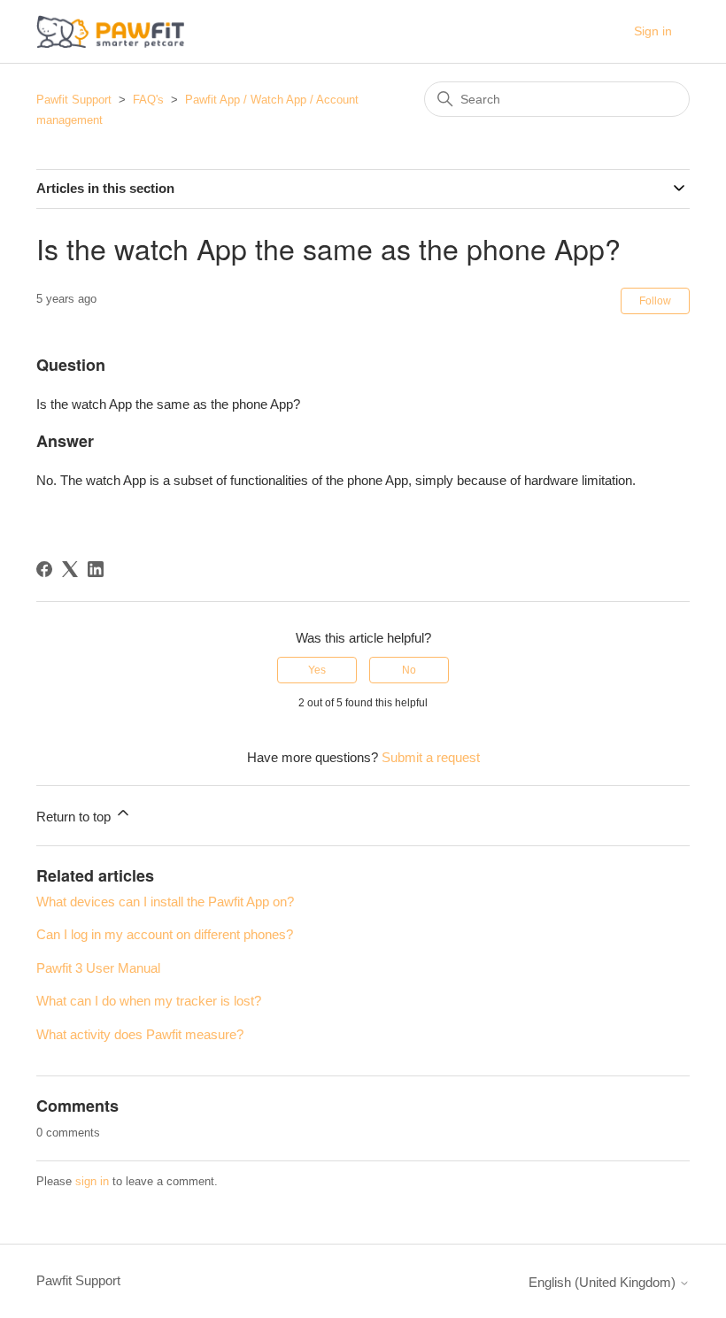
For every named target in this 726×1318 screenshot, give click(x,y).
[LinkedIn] (96, 569)
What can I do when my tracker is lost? (148, 1000)
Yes (317, 670)
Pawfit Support (74, 99)
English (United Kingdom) (604, 1282)
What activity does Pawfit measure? (139, 1034)
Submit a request (431, 757)
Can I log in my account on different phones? (164, 934)
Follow (655, 301)
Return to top (75, 816)
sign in (92, 1181)
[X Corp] (70, 569)
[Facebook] (44, 569)
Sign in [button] (653, 31)
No (409, 670)
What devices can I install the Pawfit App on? (165, 901)
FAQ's (148, 99)
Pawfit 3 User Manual (98, 967)
